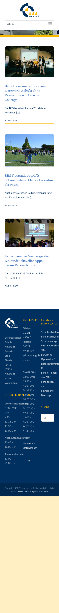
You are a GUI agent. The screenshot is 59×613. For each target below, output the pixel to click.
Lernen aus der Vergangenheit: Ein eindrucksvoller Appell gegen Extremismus (28, 260)
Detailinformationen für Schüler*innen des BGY (47, 371)
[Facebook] (24, 460)
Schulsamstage (47, 341)
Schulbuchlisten (47, 332)
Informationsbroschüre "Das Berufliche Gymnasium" (47, 352)
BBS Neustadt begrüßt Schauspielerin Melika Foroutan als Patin (29, 180)
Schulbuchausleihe (47, 336)
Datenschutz (29, 448)
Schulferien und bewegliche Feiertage (47, 389)
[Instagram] (29, 460)
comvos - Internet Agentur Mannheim (32, 492)
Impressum (29, 443)
